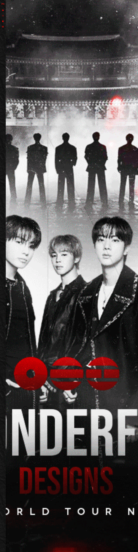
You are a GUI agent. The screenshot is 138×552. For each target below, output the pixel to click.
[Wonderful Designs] (3, 4)
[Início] (3, 10)
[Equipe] (3, 26)
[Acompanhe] (3, 21)
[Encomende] (3, 15)
